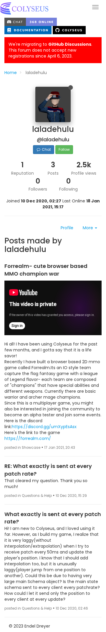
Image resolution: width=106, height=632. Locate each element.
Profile (67, 228)
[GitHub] (69, 30)
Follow (64, 149)
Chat (46, 149)
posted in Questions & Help (28, 495)
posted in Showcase (22, 447)
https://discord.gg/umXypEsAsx (44, 427)
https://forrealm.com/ (27, 438)
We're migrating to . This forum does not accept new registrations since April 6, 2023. (50, 50)
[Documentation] (28, 30)
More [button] (88, 228)
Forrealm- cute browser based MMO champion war (45, 269)
